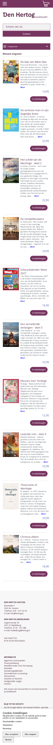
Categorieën (12, 46)
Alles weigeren (30, 734)
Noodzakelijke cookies (12, 721)
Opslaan (8, 740)
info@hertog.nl (16, 613)
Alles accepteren (11, 734)
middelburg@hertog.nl (20, 630)
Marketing (7, 728)
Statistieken (8, 725)
